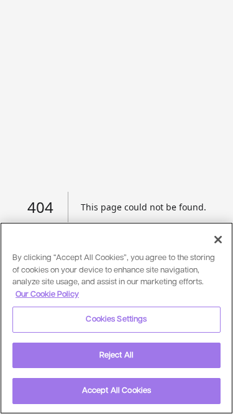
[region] (116, 318)
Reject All (116, 355)
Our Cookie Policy (47, 294)
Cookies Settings (116, 319)
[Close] (218, 239)
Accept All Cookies (116, 391)
